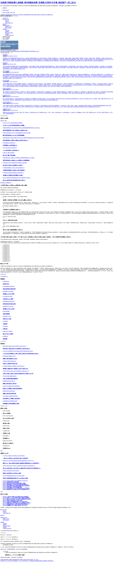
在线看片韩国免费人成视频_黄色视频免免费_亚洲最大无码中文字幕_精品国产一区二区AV (38, 2)
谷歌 (14, 12)
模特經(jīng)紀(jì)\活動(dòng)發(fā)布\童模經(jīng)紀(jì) (16, 489)
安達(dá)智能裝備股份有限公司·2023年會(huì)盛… (15, 501)
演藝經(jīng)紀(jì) (6, 25)
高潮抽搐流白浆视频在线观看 (36, 560)
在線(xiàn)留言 (6, 10)
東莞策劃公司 (18, 51)
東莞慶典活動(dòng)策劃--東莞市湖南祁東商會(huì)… (16, 504)
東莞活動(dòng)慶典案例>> (6, 182)
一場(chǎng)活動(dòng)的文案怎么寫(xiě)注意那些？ (16, 496)
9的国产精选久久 (25, 560)
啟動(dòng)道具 (3, 120)
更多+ (1, 450)
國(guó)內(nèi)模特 (9, 32)
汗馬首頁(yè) (5, 18)
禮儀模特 (5, 29)
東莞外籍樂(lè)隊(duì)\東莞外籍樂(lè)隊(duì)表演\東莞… (16, 485)
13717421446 (5, 551)
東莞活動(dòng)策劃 (10, 51)
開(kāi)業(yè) (3, 51)
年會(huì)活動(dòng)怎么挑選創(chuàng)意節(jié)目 (15, 480)
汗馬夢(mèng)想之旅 (9, 35)
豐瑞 (15, 51)
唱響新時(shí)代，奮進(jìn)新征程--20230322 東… (15, 505)
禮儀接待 (7, 31)
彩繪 (22, 51)
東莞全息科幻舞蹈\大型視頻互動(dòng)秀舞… (14, 483)
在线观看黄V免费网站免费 (47, 560)
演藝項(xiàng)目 (8, 26)
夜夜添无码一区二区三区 (5, 560)
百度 (11, 12)
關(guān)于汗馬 (6, 19)
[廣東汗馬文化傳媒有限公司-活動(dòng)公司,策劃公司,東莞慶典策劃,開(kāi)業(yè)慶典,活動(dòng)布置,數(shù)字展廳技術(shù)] (26, 14)
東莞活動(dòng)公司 (35, 51)
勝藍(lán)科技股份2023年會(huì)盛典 (12, 500)
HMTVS (7, 20)
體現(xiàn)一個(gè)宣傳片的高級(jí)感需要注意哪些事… (16, 497)
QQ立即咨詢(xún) (4, 276)
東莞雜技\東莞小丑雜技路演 (11, 481)
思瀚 (24, 51)
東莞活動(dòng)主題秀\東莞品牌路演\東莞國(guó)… (16, 484)
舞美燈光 (5, 24)
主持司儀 (7, 30)
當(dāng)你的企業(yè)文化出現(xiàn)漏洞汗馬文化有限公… (17, 499)
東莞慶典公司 (28, 51)
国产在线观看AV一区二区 (16, 560)
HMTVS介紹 (3, 274)
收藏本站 (5, 7)
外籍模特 (7, 34)
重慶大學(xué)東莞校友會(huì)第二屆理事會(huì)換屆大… (17, 502)
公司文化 (7, 21)
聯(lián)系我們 (6, 39)
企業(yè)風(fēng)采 (9, 22)
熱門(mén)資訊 (8, 27)
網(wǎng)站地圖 (6, 12)
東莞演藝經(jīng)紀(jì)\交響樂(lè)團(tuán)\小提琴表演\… (16, 488)
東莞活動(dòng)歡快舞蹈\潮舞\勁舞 (12, 486)
